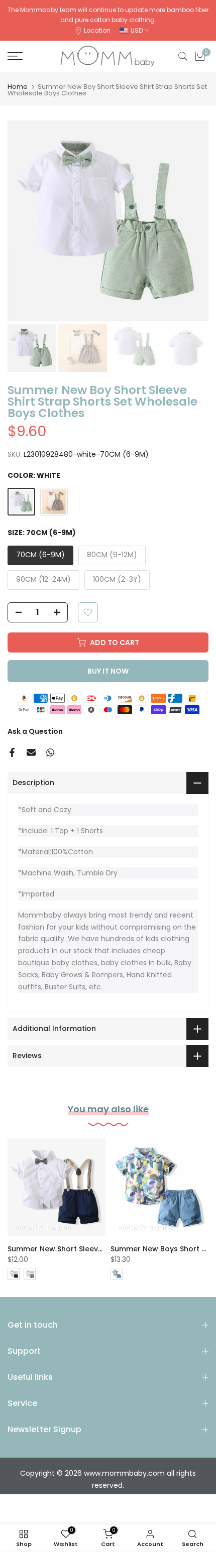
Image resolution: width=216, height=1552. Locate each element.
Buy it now (108, 671)
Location (97, 30)
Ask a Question (35, 731)
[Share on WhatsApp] (50, 752)
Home (18, 86)
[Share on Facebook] (12, 752)
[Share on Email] (31, 752)
